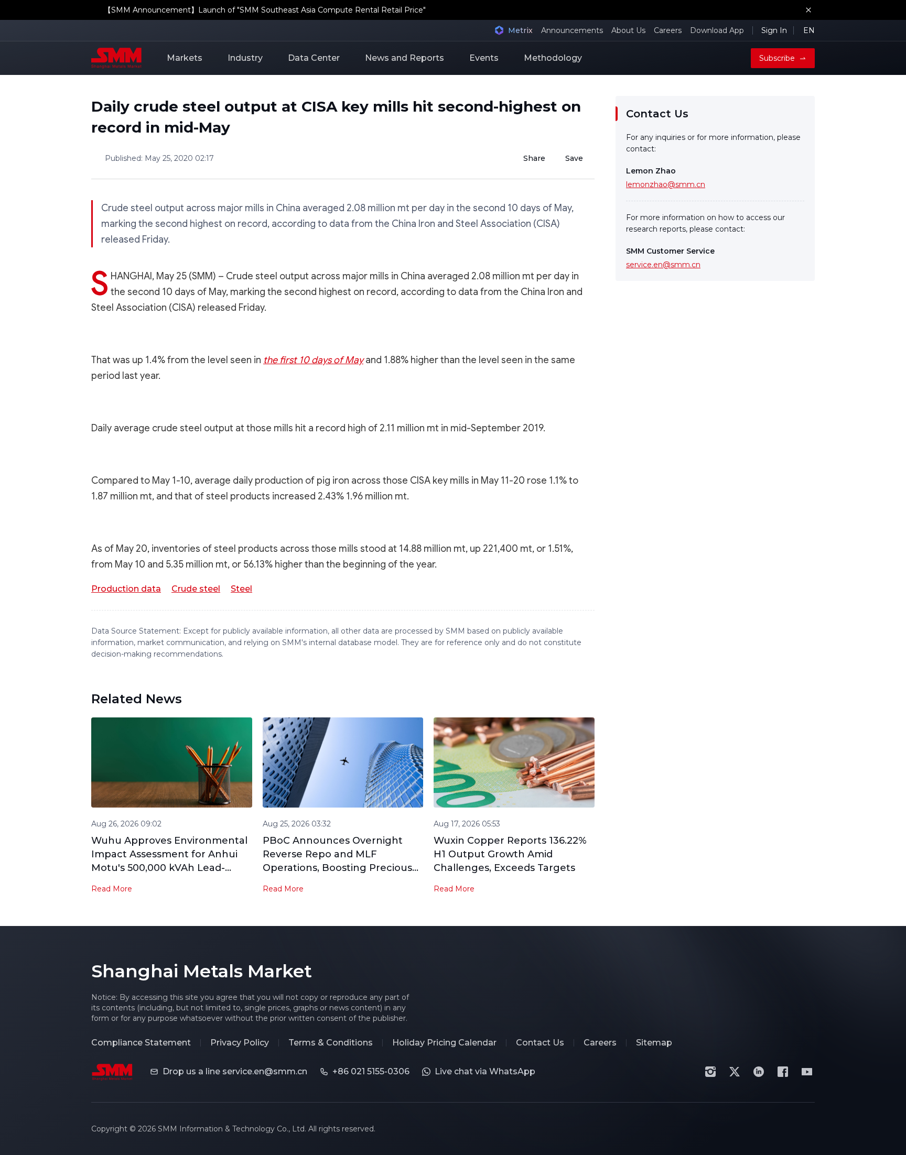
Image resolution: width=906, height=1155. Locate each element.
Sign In (774, 30)
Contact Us (540, 1043)
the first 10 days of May (313, 360)
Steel (241, 589)
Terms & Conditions (330, 1043)
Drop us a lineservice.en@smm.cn (235, 1071)
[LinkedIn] (759, 1072)
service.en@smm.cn (663, 264)
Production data (126, 589)
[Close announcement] (808, 10)
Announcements (572, 30)
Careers (668, 30)
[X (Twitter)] (734, 1072)
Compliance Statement (141, 1043)
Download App (717, 30)
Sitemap (654, 1043)
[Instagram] (710, 1072)
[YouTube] (807, 1072)
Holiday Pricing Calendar (444, 1043)
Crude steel (195, 589)
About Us (628, 30)
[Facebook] (783, 1072)
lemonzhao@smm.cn (665, 184)
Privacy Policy (239, 1043)
